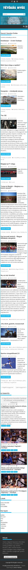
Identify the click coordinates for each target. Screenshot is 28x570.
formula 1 (7, 349)
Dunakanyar (15, 59)
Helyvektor (8, 59)
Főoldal (3, 59)
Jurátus (2, 515)
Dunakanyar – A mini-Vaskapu (11, 41)
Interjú (15, 450)
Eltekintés (4, 425)
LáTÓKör (3, 524)
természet (14, 60)
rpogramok (8, 60)
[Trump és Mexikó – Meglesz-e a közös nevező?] (9, 193)
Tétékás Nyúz (21, 109)
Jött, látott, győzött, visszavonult (12, 324)
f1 (11, 182)
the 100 (2, 159)
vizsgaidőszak (13, 382)
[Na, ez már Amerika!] (9, 280)
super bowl (22, 319)
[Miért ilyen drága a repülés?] (9, 70)
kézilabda (13, 269)
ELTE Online (4, 506)
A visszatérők (16, 157)
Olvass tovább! (5, 55)
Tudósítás (8, 85)
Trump (17, 232)
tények (24, 85)
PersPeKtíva (4, 522)
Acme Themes (18, 567)
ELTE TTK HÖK (5, 502)
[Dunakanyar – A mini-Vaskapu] (9, 46)
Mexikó (14, 232)
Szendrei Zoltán (12, 43)
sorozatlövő (22, 157)
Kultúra (8, 425)
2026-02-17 (4, 404)
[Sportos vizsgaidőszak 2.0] (9, 358)
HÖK (12, 450)
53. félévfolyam (18, 347)
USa (26, 232)
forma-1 (2, 349)
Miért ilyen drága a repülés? (10, 65)
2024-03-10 (4, 465)
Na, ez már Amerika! (8, 275)
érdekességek (16, 85)
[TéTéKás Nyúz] (14, 24)
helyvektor (21, 59)
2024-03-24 (4, 444)
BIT (2, 520)
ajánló (24, 347)
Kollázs (3, 528)
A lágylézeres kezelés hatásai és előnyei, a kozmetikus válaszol (14, 400)
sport (13, 182)
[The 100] (9, 120)
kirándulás (3, 60)
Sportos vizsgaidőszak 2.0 (10, 353)
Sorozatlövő (8, 157)
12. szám (13, 347)
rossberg (12, 349)
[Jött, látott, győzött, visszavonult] (9, 329)
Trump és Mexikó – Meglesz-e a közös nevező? (12, 187)
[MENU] (26, 26)
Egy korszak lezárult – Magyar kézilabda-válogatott (11, 237)
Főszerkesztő (12, 404)
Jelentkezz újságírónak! (10, 557)
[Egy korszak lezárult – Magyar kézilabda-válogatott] (9, 243)
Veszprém (3, 111)
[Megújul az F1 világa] (9, 169)
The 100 (3, 115)
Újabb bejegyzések (20, 387)
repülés (21, 85)
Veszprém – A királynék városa (12, 91)
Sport (7, 182)
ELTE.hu (3, 504)
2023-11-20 (4, 489)
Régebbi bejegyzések (8, 387)
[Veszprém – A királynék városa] (9, 96)
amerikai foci (13, 319)
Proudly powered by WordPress (11, 565)
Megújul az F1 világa (8, 164)
